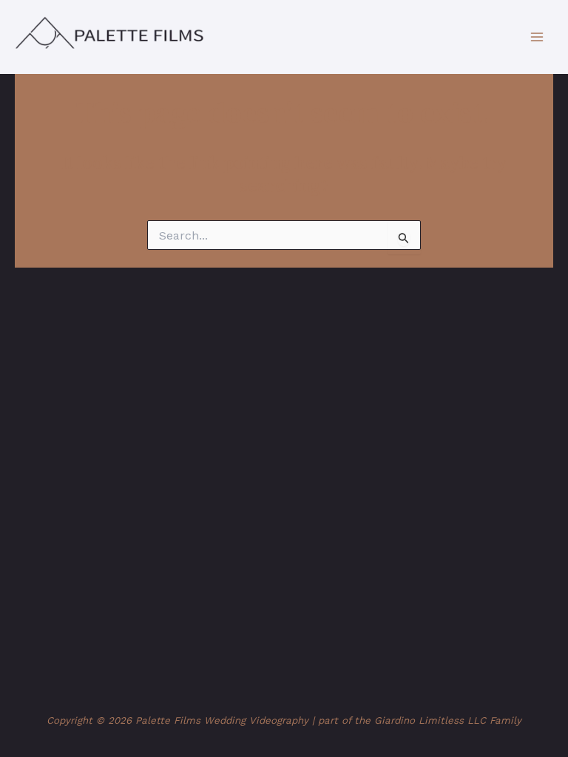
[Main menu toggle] (537, 37)
